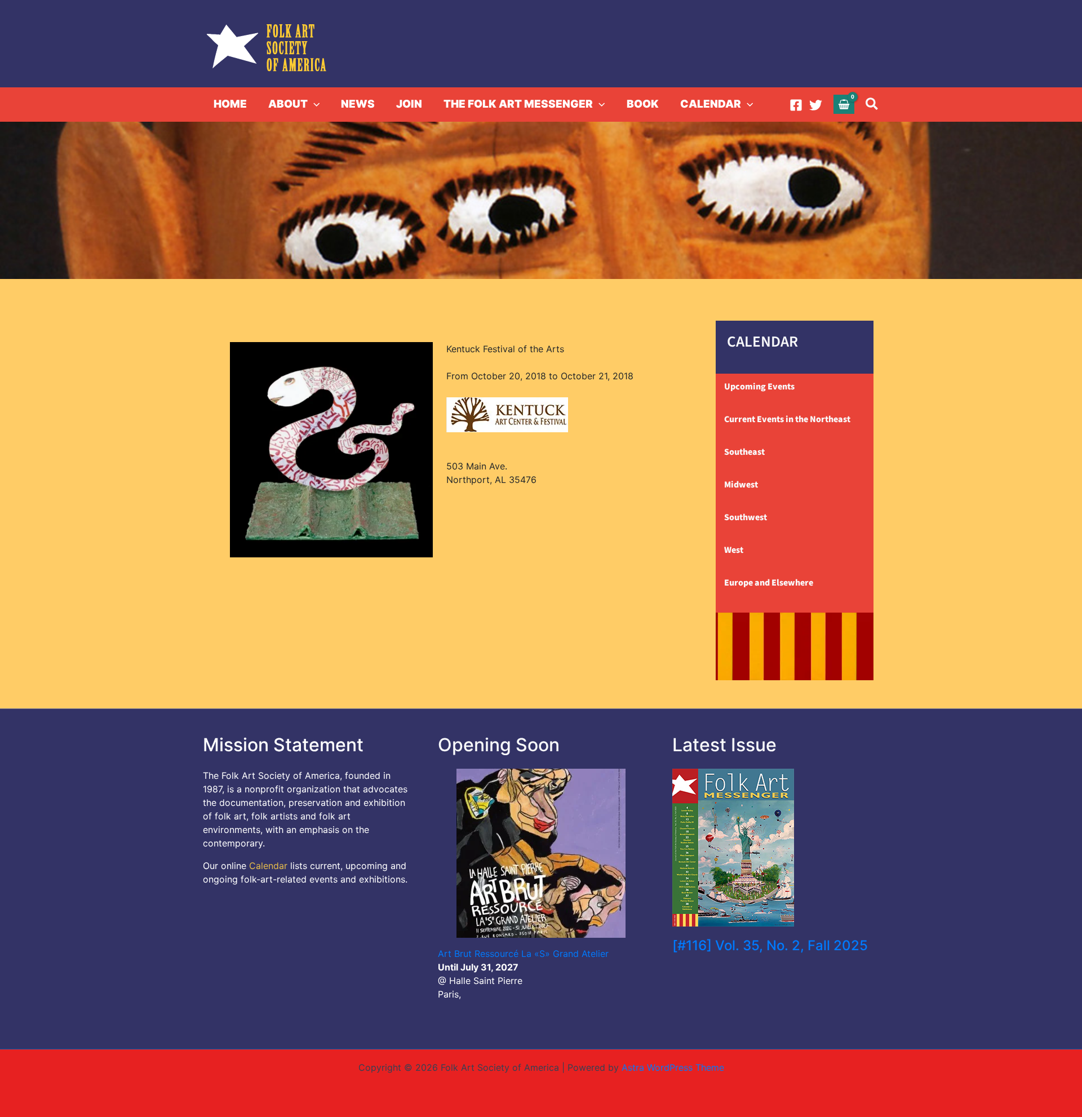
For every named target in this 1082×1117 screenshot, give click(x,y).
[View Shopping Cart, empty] (844, 104)
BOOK (643, 103)
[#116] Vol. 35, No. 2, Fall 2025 (770, 945)
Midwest (741, 484)
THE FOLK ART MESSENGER (518, 103)
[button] (314, 104)
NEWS (358, 103)
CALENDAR (710, 103)
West (733, 550)
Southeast (744, 452)
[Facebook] (796, 105)
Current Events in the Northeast (787, 419)
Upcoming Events (759, 386)
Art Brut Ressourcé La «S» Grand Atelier (523, 953)
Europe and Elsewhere (768, 583)
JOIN (409, 103)
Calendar (268, 865)
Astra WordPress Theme (673, 1067)
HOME (230, 103)
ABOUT (288, 103)
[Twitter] (815, 105)
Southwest (745, 517)
